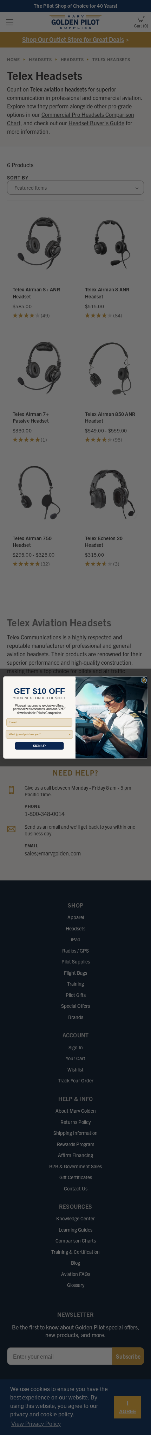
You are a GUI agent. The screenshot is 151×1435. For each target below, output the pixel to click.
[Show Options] (70, 734)
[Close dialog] (143, 680)
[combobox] (38, 734)
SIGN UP (39, 746)
